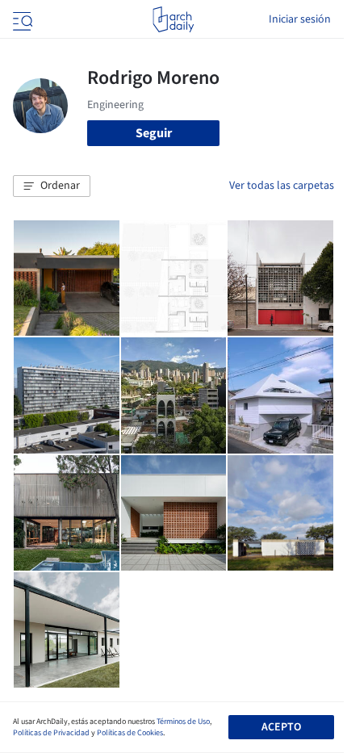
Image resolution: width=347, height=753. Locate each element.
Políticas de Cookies (130, 732)
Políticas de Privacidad (51, 732)
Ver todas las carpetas (281, 186)
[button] (51, 186)
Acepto (281, 727)
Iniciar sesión (300, 19)
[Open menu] (21, 19)
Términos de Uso (183, 721)
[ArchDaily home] (173, 19)
